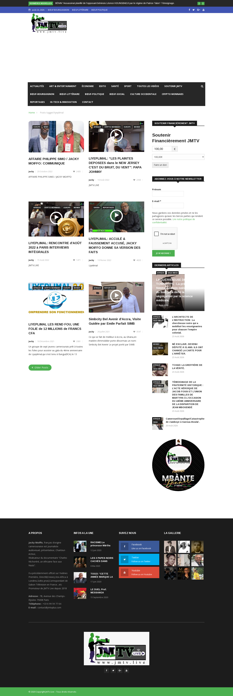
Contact (87, 101)
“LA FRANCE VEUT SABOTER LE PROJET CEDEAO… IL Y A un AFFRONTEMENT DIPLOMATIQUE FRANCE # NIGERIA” (116, 3)
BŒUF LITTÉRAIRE (80, 9)
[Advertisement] (116, 58)
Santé (115, 86)
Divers (97, 207)
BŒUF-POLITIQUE (94, 94)
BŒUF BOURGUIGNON (58, 9)
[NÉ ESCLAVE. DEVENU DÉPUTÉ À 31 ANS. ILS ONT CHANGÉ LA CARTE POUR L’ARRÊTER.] (197, 552)
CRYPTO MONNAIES (172, 94)
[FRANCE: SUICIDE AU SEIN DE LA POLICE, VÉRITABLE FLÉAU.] (170, 578)
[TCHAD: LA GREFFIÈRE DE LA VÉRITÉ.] (170, 565)
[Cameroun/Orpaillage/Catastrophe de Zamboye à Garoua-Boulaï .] (197, 565)
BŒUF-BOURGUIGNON (42, 94)
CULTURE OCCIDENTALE (143, 94)
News (46, 127)
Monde (137, 127)
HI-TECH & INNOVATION (63, 101)
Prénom (156, 189)
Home (32, 112)
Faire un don (160, 164)
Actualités (37, 86)
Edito (102, 86)
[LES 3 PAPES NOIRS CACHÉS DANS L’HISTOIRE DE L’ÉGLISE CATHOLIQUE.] (81, 562)
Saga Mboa (173, 273)
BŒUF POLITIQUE (99, 9)
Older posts (41, 367)
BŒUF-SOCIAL (117, 94)
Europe (36, 127)
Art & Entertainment (62, 86)
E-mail (156, 201)
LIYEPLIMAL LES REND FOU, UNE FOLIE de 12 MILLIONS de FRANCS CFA (55, 329)
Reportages (37, 101)
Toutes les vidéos (148, 86)
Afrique (97, 127)
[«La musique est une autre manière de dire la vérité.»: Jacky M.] (184, 578)
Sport (128, 86)
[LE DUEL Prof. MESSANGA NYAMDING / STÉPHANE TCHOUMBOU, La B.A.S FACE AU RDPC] (81, 594)
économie (88, 86)
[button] (199, 3)
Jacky (31, 171)
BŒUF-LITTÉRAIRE (70, 94)
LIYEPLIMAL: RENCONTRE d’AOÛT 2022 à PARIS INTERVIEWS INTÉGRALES (55, 247)
